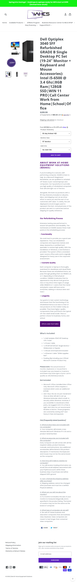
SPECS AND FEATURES (50, 324)
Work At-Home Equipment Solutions (21, 576)
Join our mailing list (47, 542)
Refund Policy (10, 542)
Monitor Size (45, 138)
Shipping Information (13, 545)
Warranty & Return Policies (15, 551)
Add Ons (44, 146)
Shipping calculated (47, 120)
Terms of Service (12, 548)
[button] (55, 115)
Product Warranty (47, 130)
